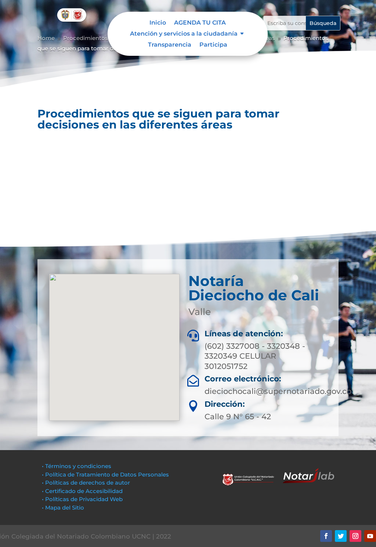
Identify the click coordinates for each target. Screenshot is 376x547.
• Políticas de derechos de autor (86, 482)
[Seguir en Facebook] (326, 536)
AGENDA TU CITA (200, 23)
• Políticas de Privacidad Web (82, 499)
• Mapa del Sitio (64, 507)
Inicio (157, 23)
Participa (213, 45)
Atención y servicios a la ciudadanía (184, 34)
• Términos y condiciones (76, 466)
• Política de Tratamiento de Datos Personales (105, 474)
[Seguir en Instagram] (355, 536)
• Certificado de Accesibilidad (82, 491)
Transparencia (169, 45)
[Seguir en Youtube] (370, 536)
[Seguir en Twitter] (341, 536)
